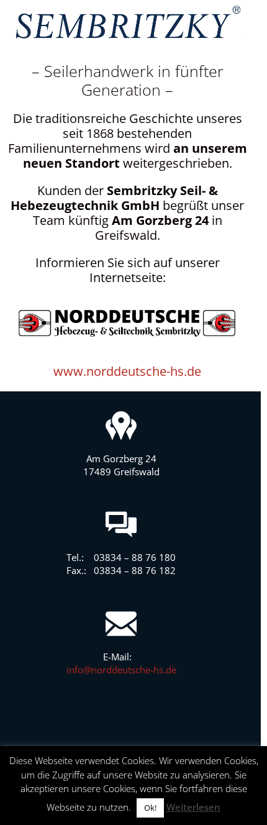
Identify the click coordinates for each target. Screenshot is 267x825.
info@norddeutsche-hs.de (121, 669)
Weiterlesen (193, 807)
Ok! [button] (150, 807)
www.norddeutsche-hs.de (127, 371)
